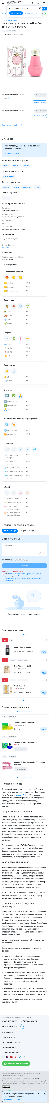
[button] (23, 634)
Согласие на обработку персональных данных (25, 574)
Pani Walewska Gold (22, 666)
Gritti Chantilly (20, 686)
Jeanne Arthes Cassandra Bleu (27, 742)
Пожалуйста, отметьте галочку (12, 571)
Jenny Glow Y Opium (22, 647)
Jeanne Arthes (22, 795)
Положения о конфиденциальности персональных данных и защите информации (23, 578)
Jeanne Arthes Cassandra (24, 723)
